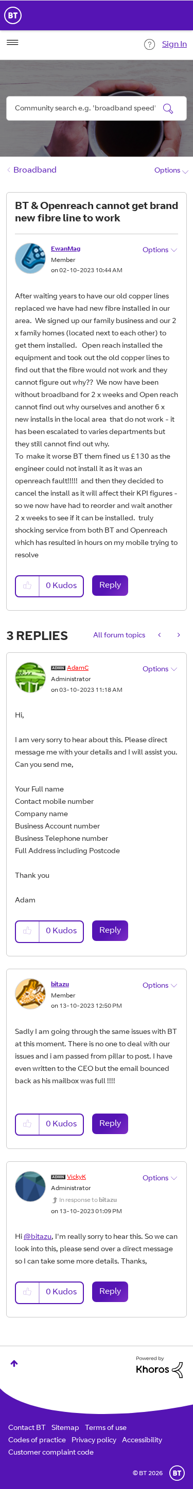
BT (177, 1473)
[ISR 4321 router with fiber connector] (178, 636)
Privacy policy (94, 1440)
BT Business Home (13, 15)
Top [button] (14, 1363)
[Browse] (12, 42)
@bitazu (37, 1237)
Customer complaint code (51, 1453)
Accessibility (142, 1440)
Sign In (174, 45)
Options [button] (167, 171)
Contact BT (27, 1428)
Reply (110, 585)
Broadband (35, 170)
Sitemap (65, 1428)
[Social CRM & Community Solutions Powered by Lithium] (159, 1367)
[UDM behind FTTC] (160, 636)
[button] (28, 586)
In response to (88, 1200)
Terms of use (106, 1428)
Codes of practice (37, 1440)
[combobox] (96, 108)
